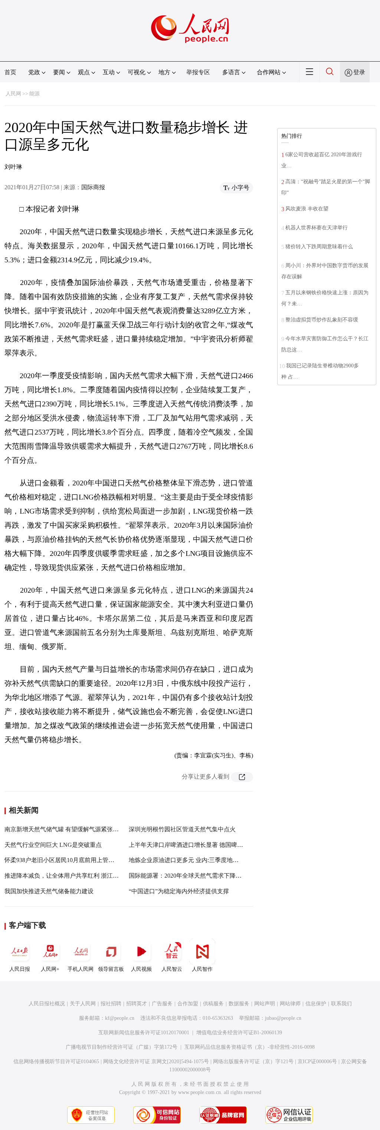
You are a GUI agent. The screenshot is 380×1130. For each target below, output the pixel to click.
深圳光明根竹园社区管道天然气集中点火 (182, 829)
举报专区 (198, 72)
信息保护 (315, 1003)
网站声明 (264, 1003)
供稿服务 (213, 1003)
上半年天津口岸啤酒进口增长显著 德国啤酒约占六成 (198, 845)
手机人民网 (81, 969)
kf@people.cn (119, 1018)
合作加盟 (187, 1003)
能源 (34, 93)
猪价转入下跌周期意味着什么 (319, 246)
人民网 (13, 93)
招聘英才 (136, 1003)
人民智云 (171, 969)
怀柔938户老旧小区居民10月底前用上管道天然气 (68, 860)
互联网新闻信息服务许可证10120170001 (143, 1032)
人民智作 (202, 969)
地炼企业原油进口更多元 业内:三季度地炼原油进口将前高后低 (210, 860)
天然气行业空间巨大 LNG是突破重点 (53, 845)
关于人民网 (83, 1003)
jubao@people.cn (283, 1018)
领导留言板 (111, 969)
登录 (359, 72)
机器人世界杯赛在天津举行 (316, 227)
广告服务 (162, 1003)
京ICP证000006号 (317, 1061)
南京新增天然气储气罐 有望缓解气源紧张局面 (64, 829)
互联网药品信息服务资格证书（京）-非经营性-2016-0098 (249, 1047)
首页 (10, 72)
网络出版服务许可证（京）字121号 (253, 1061)
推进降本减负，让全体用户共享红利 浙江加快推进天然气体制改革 (91, 875)
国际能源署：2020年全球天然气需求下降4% (186, 875)
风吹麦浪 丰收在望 (306, 209)
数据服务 (239, 1003)
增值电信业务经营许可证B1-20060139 (239, 1032)
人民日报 (19, 969)
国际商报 (93, 187)
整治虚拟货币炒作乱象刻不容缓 (321, 319)
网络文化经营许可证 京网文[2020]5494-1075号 (156, 1061)
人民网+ (50, 969)
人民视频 (141, 969)
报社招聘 (111, 1003)
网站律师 (290, 1003)
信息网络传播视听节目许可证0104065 (56, 1061)
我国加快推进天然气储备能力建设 (49, 891)
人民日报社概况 (47, 1003)
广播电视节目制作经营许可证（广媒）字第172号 (121, 1047)
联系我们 (341, 1003)
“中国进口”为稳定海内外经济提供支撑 (179, 891)
